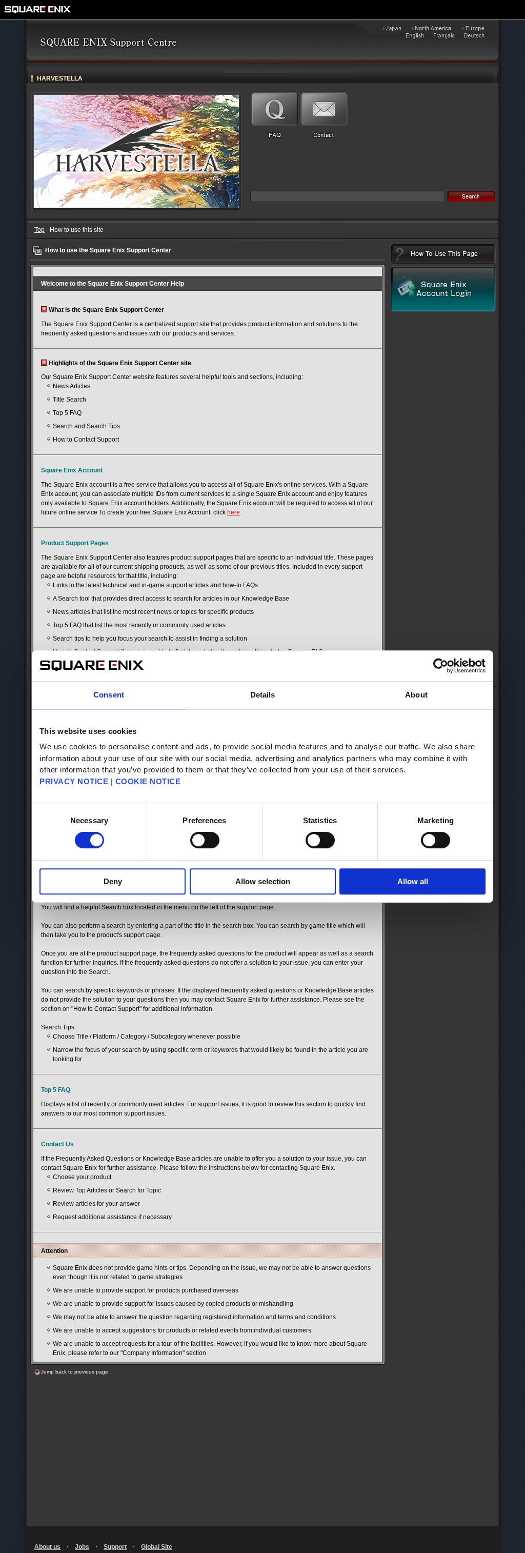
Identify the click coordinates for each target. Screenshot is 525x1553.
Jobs (82, 1546)
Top (39, 229)
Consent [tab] (108, 694)
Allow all (412, 881)
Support (115, 1546)
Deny (113, 881)
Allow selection (262, 881)
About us (47, 1546)
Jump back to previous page (74, 1372)
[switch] (204, 840)
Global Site (156, 1546)
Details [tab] (262, 694)
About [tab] (416, 694)
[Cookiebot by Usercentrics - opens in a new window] (441, 665)
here (233, 512)
